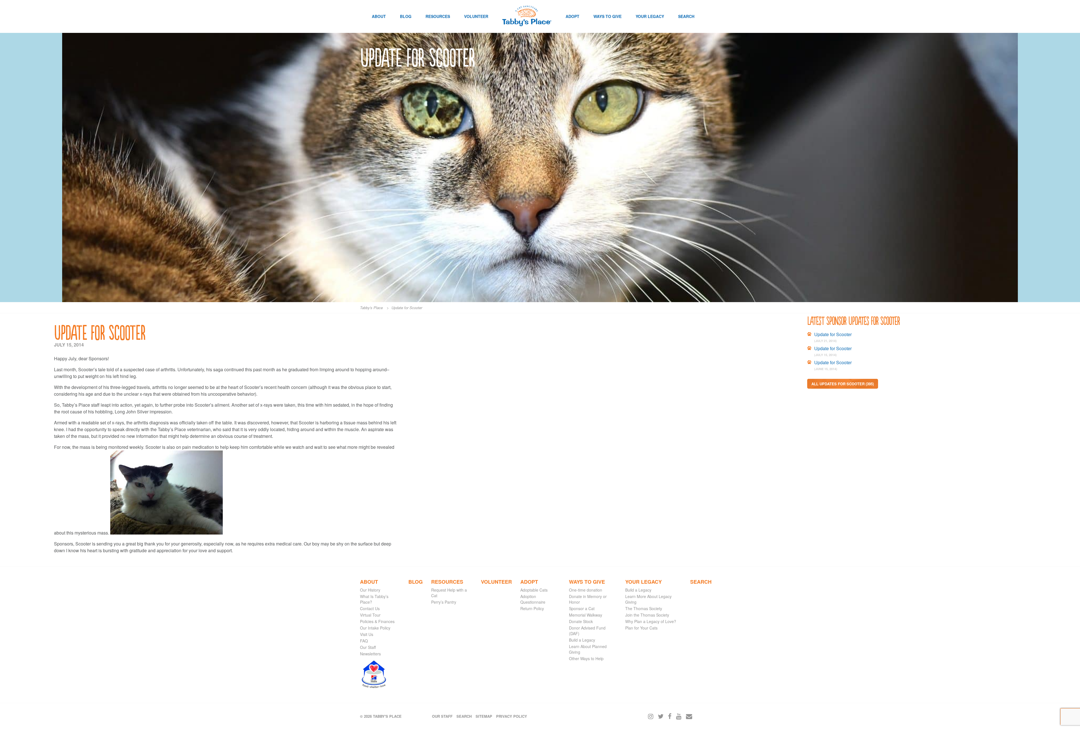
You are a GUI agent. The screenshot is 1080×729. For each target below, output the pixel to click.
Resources (438, 16)
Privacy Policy (511, 716)
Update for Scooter (833, 334)
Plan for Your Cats (641, 628)
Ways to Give (607, 16)
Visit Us (366, 634)
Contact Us (370, 608)
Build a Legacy (582, 640)
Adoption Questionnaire (532, 599)
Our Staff (368, 647)
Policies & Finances (377, 621)
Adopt (572, 16)
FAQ (364, 641)
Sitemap (484, 716)
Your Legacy (650, 16)
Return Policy (532, 608)
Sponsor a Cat (582, 608)
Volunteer (476, 16)
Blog (405, 16)
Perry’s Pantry (443, 602)
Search (686, 16)
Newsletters (370, 653)
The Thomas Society (643, 608)
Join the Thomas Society (647, 615)
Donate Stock (581, 621)
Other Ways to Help (586, 658)
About (379, 16)
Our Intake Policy (375, 628)
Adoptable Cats (534, 590)
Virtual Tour (370, 615)
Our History (370, 590)
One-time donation (585, 590)
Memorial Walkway (585, 615)
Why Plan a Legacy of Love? (650, 621)
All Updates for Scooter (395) (842, 383)
